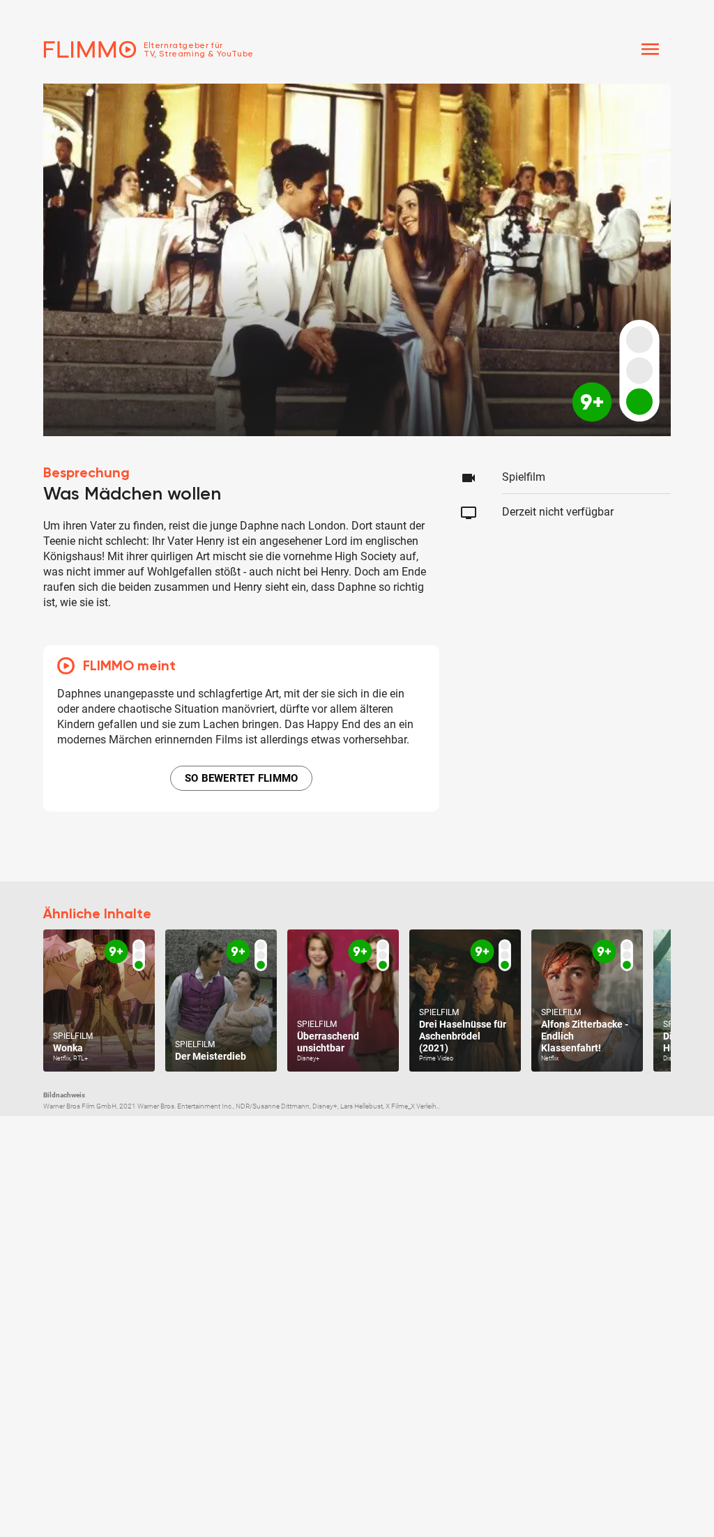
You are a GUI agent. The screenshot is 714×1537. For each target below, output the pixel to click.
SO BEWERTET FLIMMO (241, 778)
